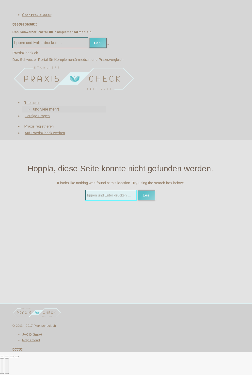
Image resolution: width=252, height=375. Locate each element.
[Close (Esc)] (2, 356)
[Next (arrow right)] (7, 366)
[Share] (7, 356)
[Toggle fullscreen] (12, 356)
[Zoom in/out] (17, 356)
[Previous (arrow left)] (2, 366)
